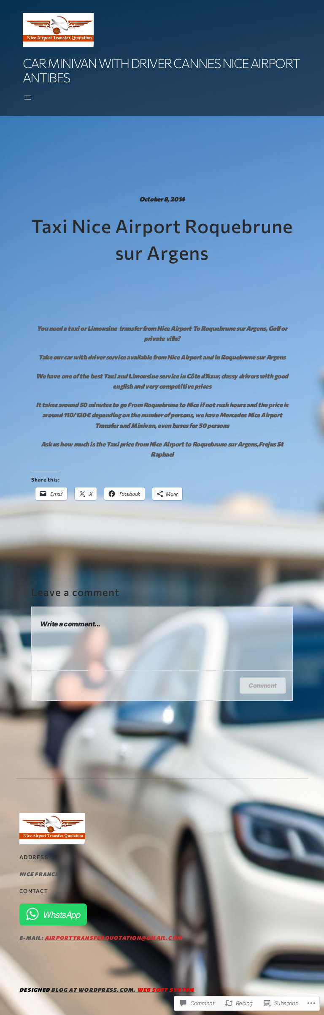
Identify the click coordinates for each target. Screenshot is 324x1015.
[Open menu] (28, 98)
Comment (262, 685)
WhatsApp (61, 914)
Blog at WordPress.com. (93, 989)
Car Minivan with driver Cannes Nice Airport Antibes (161, 70)
